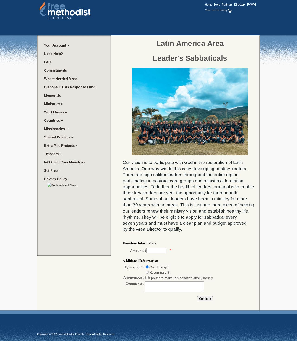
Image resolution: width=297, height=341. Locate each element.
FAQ (47, 62)
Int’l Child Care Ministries (64, 162)
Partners (227, 4)
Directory (239, 4)
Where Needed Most (60, 79)
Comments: (135, 283)
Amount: (137, 250)
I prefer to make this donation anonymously (181, 278)
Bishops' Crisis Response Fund (69, 87)
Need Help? (53, 54)
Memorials (52, 95)
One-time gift (158, 267)
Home (209, 4)
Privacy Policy (55, 179)
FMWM (251, 4)
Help (217, 4)
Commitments (55, 70)
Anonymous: (133, 277)
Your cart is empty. (216, 10)
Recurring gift (159, 272)
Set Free (52, 170)
